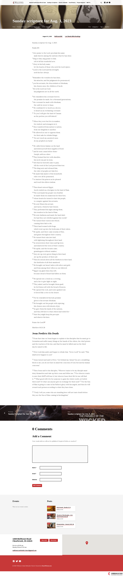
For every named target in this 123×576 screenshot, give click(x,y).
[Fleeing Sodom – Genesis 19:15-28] (51, 525)
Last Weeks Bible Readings (34, 26)
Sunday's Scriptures (21, 26)
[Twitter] (107, 2)
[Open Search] (101, 3)
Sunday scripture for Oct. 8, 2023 (81, 414)
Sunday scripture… (46, 26)
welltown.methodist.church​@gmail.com (24, 550)
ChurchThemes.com (47, 566)
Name (34, 467)
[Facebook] (105, 2)
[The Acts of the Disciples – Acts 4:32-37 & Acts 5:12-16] (51, 516)
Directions (53, 540)
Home (14, 26)
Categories (95, 26)
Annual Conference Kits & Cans (37, 2)
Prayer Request (81, 2)
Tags (101, 26)
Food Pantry (72, 2)
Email (34, 473)
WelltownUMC (58, 36)
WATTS (88, 2)
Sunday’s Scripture (52, 2)
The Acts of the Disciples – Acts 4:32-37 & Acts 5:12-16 (65, 515)
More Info (44, 540)
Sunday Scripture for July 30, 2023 (22, 414)
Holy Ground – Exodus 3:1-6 (64, 507)
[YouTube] (109, 2)
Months (107, 26)
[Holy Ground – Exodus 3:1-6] (51, 508)
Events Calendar (63, 2)
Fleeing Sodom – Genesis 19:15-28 (65, 524)
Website (34, 479)
